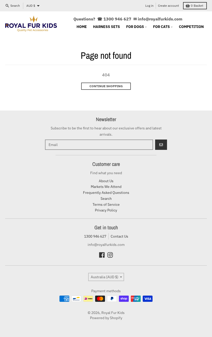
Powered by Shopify (106, 318)
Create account (168, 6)
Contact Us (119, 236)
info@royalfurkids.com (160, 18)
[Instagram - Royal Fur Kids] (110, 255)
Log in (149, 6)
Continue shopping (106, 86)
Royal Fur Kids (113, 312)
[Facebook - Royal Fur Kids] (102, 255)
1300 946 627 (95, 236)
